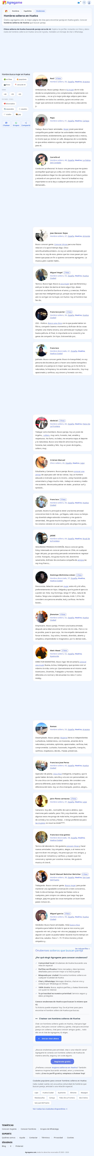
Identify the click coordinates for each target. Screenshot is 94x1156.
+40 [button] (5, 94)
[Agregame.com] (6, 11)
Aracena (86, 81)
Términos (46, 1137)
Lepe (82, 463)
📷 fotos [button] (7, 85)
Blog (4, 1146)
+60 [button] (19, 94)
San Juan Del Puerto (42, 1103)
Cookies (70, 1137)
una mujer (64, 284)
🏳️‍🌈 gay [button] (18, 114)
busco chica (75, 925)
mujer (66, 586)
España (71, 81)
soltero (46, 435)
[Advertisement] (47, 53)
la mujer (70, 89)
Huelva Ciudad (56, 353)
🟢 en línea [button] (8, 79)
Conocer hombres (28, 1129)
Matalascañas (40, 1098)
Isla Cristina (83, 1098)
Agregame (14, 2)
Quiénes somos (8, 1137)
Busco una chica (55, 323)
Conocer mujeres (9, 1129)
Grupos (16, 125)
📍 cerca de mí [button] (20, 85)
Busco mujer (70, 885)
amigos (81, 560)
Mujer (66, 129)
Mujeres (63, 737)
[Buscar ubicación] (84, 2)
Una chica (57, 774)
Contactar (33, 1137)
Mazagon (84, 1093)
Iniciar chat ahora (48, 1038)
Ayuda (22, 1137)
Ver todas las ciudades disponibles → (50, 1109)
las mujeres (40, 823)
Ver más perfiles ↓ (82, 949)
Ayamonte (54, 656)
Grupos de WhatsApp (49, 1129)
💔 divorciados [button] (9, 104)
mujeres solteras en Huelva (64, 1067)
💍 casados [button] (23, 109)
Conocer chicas (60, 244)
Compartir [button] (26, 125)
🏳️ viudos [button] (7, 114)
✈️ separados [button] (9, 109)
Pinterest (19, 1146)
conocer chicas (72, 846)
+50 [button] (12, 94)
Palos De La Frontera (67, 1098)
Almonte (86, 236)
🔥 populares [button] (22, 79)
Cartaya (86, 121)
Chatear (6, 125)
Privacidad (58, 1137)
